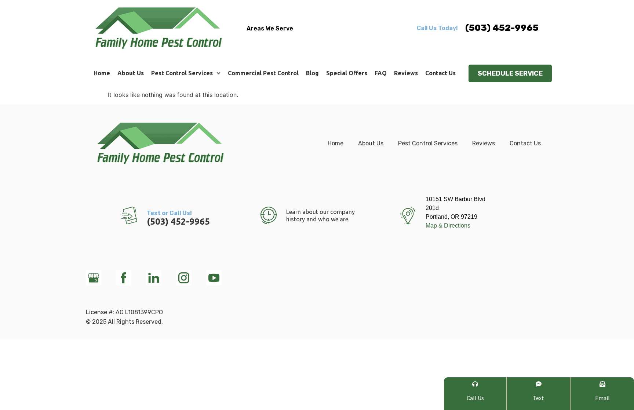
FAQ (381, 73)
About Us (130, 73)
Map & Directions (448, 225)
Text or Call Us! (169, 213)
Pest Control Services (182, 73)
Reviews (406, 73)
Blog (312, 73)
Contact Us (440, 73)
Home (102, 73)
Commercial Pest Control (263, 73)
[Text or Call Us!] (129, 215)
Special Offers (346, 73)
